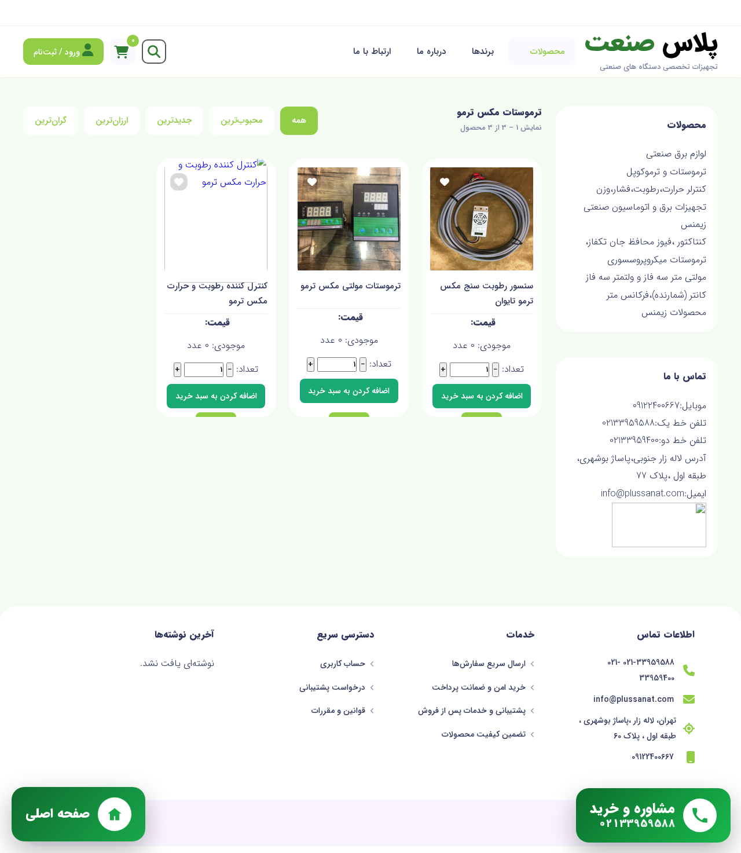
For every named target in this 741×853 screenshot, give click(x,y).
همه (299, 120)
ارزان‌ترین (112, 120)
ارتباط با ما (372, 51)
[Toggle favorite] (444, 182)
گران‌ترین (51, 120)
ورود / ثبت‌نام (58, 52)
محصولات (547, 51)
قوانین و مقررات (339, 710)
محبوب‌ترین (242, 120)
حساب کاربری (344, 663)
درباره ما (431, 51)
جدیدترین (174, 120)
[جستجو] (154, 51)
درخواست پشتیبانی (333, 687)
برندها (483, 51)
